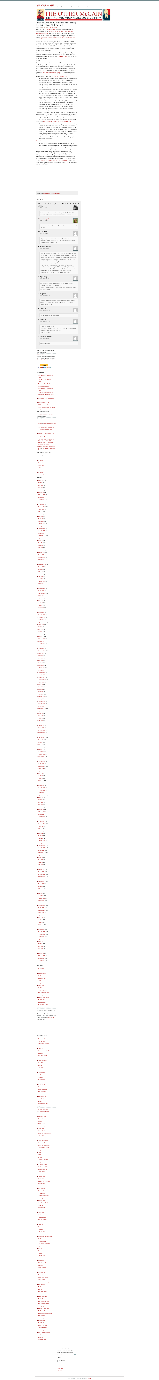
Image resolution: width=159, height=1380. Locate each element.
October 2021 (41, 619)
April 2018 (40, 720)
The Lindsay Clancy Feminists (45, 383)
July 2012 (40, 886)
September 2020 (42, 650)
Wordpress (60, 1368)
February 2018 (41, 725)
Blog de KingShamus (42, 1060)
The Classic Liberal (42, 1291)
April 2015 (40, 807)
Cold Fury (40, 1065)
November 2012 (41, 876)
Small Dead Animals (42, 1089)
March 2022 (41, 607)
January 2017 (41, 756)
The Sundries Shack (42, 1096)
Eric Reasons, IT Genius (43, 1166)
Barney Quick (41, 1048)
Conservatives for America (44, 1145)
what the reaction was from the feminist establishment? (57, 121)
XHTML (60, 1370)
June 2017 (40, 744)
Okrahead (40, 1222)
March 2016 (41, 780)
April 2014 (40, 835)
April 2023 (40, 576)
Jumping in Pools (42, 1190)
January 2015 (41, 814)
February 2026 (41, 494)
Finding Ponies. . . (42, 1171)
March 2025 (41, 521)
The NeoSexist (41, 1298)
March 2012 (41, 895)
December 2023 (41, 557)
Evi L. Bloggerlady (45, 219)
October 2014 (41, 821)
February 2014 (41, 840)
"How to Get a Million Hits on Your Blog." (46, 359)
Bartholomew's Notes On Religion (45, 1050)
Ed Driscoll (40, 460)
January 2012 (41, 900)
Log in (59, 1366)
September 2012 (42, 881)
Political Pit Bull (41, 1234)
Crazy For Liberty (42, 1150)
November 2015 (41, 790)
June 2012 (40, 888)
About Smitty (120, 3)
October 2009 (41, 963)
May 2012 (40, 891)
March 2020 (41, 665)
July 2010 (40, 943)
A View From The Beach (43, 971)
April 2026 (40, 490)
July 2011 (40, 915)
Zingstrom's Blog (42, 1339)
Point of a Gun (41, 1231)
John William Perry (42, 1186)
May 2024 (40, 545)
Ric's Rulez (40, 1250)
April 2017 (40, 749)
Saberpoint (40, 1265)
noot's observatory (42, 1217)
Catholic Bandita (41, 1130)
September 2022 (42, 593)
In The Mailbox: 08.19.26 (43, 386)
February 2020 (41, 667)
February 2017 (41, 754)
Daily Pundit (40, 1067)
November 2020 (41, 646)
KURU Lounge (41, 1193)
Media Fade (40, 1205)
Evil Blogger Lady (42, 978)
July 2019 (40, 684)
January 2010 (41, 958)
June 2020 (40, 658)
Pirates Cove (41, 985)
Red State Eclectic (42, 1241)
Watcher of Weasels (42, 1327)
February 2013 (41, 869)
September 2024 (42, 535)
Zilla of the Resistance (43, 1103)
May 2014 (40, 833)
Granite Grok (41, 1178)
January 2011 (41, 929)
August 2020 (41, 653)
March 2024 (41, 550)
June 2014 (40, 831)
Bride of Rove (41, 1062)
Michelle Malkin (41, 474)
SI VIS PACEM (41, 1272)
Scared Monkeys (42, 1267)
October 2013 (41, 850)
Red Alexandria (41, 1238)
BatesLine (40, 1053)
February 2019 (41, 696)
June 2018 (40, 715)
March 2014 (41, 838)
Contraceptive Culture (49, 193)
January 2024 (41, 554)
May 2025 (40, 516)
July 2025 (40, 511)
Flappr (39, 980)
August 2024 (41, 538)
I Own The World (42, 1072)
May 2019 (40, 689)
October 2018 (41, 706)
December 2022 (41, 586)
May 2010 (40, 948)
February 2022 (41, 610)
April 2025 (40, 518)
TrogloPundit (41, 1322)
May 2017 (40, 746)
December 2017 (41, 730)
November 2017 (41, 732)
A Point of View (41, 1113)
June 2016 (40, 773)
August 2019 (41, 682)
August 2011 (41, 912)
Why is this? (39, 141)
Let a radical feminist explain (59, 76)
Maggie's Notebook (42, 983)
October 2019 (41, 677)
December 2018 (41, 701)
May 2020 (40, 660)
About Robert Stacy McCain (108, 3)
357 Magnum (41, 968)
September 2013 (42, 852)
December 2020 (41, 643)
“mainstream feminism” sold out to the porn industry (54, 160)
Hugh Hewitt (41, 470)
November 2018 (41, 703)
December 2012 (41, 874)
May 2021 (40, 631)
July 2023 (40, 569)
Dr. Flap (40, 1157)
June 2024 (40, 542)
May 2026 (40, 487)
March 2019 (41, 694)
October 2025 (41, 504)
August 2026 (41, 480)
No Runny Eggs (41, 1079)
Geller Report (41, 465)
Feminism (57, 193)
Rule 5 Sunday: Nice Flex (44, 402)
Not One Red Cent (42, 1219)
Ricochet (40, 1253)
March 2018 (41, 722)
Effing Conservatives (42, 1162)
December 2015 (41, 787)
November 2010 (41, 934)
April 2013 (40, 864)
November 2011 (41, 905)
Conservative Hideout (43, 1140)
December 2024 (41, 528)
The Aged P (40, 1289)
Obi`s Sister (41, 1082)
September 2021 (42, 622)
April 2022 (40, 605)
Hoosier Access (41, 1183)
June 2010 (40, 946)
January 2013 (41, 871)
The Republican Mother (43, 1303)
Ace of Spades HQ (42, 458)
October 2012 (41, 879)
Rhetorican (40, 1086)
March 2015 (41, 809)
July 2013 (40, 857)
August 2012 (41, 883)
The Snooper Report (42, 1310)
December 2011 (41, 903)
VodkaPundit (41, 1098)
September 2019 (42, 679)
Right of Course (41, 1255)
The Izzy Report (41, 1294)
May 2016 (40, 775)
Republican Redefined (43, 1246)
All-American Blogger (42, 1038)
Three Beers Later (42, 1002)
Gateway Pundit (41, 462)
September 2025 (42, 506)
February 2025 (41, 523)
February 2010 (41, 955)
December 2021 (41, 614)
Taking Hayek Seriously (43, 1282)
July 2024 (40, 540)
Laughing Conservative (43, 1195)
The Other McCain (45, 4)
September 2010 (42, 939)
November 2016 (41, 761)
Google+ (90, 1378)
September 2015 (42, 795)
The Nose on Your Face (43, 1301)
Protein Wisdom (41, 1084)
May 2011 (40, 919)
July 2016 (40, 770)
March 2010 (41, 953)
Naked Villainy (41, 1212)
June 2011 (40, 917)
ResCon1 (40, 1248)
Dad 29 (39, 1152)
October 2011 (41, 907)
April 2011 (40, 922)
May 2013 (40, 862)
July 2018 (40, 713)
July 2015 (40, 799)
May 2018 (40, 718)
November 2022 (41, 588)
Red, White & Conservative (44, 1243)
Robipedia (40, 1258)
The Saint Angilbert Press (43, 1308)
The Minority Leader (42, 1296)
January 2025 (41, 526)
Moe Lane (40, 1077)
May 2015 (40, 804)
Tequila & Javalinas (42, 1286)
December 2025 (41, 499)
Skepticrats (40, 1274)
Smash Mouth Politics (43, 1277)
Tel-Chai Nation (41, 1284)
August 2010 (41, 941)
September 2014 (42, 823)
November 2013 (41, 847)
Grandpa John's (41, 1176)
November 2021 (41, 617)
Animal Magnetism (42, 973)
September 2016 (42, 766)
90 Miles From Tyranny (43, 1109)
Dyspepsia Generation (43, 1159)
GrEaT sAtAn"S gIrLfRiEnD (44, 1181)
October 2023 (41, 562)
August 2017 (41, 739)
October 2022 (41, 590)
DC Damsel (40, 1154)
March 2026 (41, 492)
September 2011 (41, 910)
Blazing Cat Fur (41, 1123)
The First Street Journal (43, 997)
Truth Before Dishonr (43, 1004)
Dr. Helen (40, 1070)
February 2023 (41, 581)
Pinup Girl (40, 1229)
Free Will (40, 1174)
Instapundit (40, 472)
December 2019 (41, 672)
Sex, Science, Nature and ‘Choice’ (52, 72)
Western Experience (42, 1330)
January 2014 (41, 843)
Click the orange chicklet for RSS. (45, 414)
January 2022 (41, 612)
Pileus (39, 1226)
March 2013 (41, 867)
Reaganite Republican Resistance (45, 1236)
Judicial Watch (41, 1188)
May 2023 (40, 574)
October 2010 (41, 936)
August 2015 (41, 797)
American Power (42, 1041)
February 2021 (41, 638)
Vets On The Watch (42, 1325)
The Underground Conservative (45, 1313)
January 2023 (41, 583)
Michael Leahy (41, 1207)
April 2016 (40, 778)
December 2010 (41, 931)
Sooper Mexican (41, 1279)
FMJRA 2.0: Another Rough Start (45, 404)
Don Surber (40, 975)
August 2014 (41, 826)
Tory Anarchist (41, 1320)
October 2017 (41, 734)
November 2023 (41, 559)
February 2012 (41, 898)
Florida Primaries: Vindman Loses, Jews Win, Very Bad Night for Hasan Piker (46, 394)
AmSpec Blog (41, 1118)
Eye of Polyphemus (42, 1169)
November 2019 (41, 674)
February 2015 (41, 811)
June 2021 (40, 629)
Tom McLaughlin (41, 1318)
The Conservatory (42, 1091)
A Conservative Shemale (43, 1111)
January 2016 (41, 785)
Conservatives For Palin (43, 1147)
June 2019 (40, 686)
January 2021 (41, 641)
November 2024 (41, 530)
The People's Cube (42, 1094)
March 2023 (41, 578)
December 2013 (41, 845)
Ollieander (40, 1224)
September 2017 (42, 737)
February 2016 (41, 783)
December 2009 (41, 960)
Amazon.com (51, 1017)
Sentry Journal (41, 1270)
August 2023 (41, 566)
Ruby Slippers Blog (42, 1262)
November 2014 (41, 819)
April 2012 (40, 893)
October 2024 (41, 533)
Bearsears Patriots (42, 1058)
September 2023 (42, 564)
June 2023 (40, 571)
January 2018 (41, 727)
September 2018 (42, 708)
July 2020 (40, 655)
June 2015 (40, 802)
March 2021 (41, 636)
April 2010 (40, 951)
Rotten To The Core (42, 990)
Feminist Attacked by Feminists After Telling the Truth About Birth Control (56, 23)
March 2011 (40, 924)
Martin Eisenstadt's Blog (43, 1202)
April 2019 (40, 691)
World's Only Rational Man (44, 1332)
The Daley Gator (42, 995)
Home (98, 3)
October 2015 (41, 792)
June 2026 (40, 485)
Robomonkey (41, 1260)
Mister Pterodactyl (42, 1210)
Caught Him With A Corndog (44, 1133)
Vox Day (40, 1101)
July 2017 (40, 742)
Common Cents (41, 1138)
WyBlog (40, 1334)
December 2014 (41, 816)
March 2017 (41, 751)
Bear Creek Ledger (42, 1055)
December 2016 (41, 758)
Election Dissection (42, 1164)
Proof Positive (41, 987)
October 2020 (41, 648)
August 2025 (41, 509)
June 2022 (40, 600)
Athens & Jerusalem (42, 1046)
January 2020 (41, 670)
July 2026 (40, 482)
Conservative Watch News (44, 1142)
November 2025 (41, 502)
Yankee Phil (40, 1337)
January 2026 (41, 497)
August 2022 (41, 595)
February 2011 (41, 927)
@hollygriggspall (50, 29)
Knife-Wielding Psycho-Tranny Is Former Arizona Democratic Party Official (45, 442)
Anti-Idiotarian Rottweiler (43, 1043)
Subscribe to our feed (63, 1354)
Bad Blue (40, 1121)
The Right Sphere (42, 1306)
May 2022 (40, 602)
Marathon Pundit (41, 1200)
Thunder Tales (41, 1315)
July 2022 (40, 598)
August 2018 (41, 710)
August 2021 (41, 624)
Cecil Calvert (41, 1135)
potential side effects (63, 56)
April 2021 (40, 634)
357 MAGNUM (40, 354)
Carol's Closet (41, 1128)
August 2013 (41, 855)
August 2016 (41, 768)
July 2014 (40, 828)
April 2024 (40, 547)
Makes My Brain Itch (42, 1198)
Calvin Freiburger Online (43, 1125)
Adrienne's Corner (42, 1116)
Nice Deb (40, 1214)
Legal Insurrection (42, 1074)
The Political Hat (41, 999)
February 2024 (41, 552)
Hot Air (39, 467)
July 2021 (40, 626)
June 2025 (40, 514)
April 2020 (40, 662)
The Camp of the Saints (43, 992)
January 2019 (41, 698)
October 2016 (41, 763)
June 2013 (40, 859)
